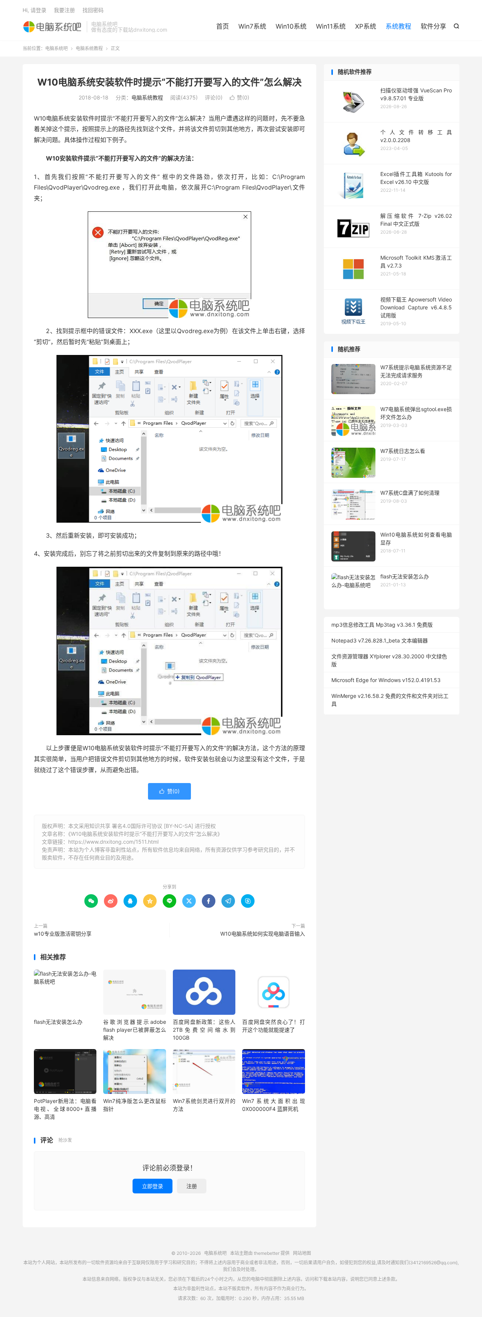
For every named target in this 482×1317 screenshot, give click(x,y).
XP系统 (365, 26)
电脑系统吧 (53, 27)
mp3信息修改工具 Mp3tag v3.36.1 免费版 (382, 624)
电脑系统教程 (89, 48)
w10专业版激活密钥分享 (63, 933)
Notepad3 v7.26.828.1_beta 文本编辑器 (379, 640)
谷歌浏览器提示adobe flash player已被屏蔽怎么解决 (134, 1030)
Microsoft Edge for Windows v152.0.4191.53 (386, 680)
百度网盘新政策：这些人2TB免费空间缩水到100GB (204, 1030)
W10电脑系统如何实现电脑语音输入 (262, 933)
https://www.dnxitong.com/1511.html (113, 841)
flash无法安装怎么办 (58, 1022)
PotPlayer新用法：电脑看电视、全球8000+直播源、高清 (65, 1109)
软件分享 (433, 26)
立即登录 (152, 1186)
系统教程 (398, 26)
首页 (222, 26)
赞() (239, 97)
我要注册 (64, 10)
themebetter (266, 1253)
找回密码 (93, 10)
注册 (191, 1186)
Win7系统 (252, 26)
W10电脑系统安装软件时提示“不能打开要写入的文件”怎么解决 (169, 82)
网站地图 (302, 1253)
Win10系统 (291, 26)
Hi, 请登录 (34, 10)
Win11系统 (331, 26)
